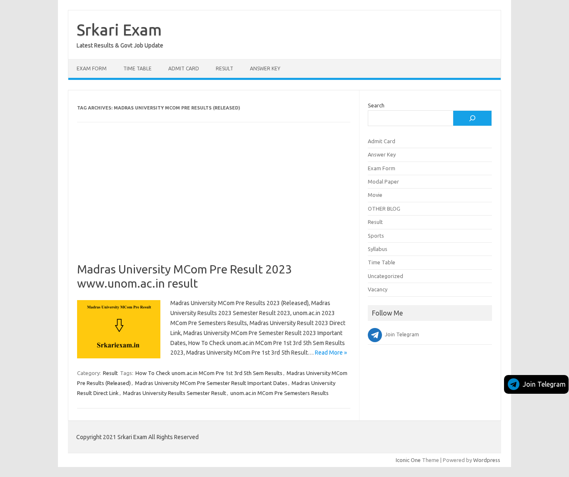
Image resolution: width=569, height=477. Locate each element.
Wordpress (486, 460)
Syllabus (377, 249)
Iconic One (408, 460)
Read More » (331, 352)
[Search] (472, 118)
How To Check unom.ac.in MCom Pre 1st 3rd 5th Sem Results (208, 373)
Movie (375, 195)
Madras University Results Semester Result (174, 393)
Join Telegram (544, 384)
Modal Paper (383, 181)
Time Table (137, 68)
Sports (376, 235)
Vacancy (377, 289)
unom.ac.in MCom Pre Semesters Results (279, 393)
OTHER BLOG (384, 208)
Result (224, 68)
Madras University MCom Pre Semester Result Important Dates (211, 383)
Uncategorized (385, 276)
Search (376, 105)
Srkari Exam (119, 29)
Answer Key (265, 68)
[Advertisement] (213, 200)
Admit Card (183, 68)
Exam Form (92, 68)
